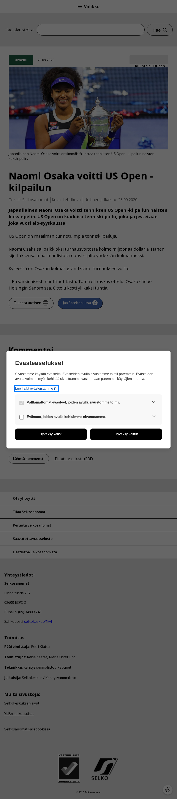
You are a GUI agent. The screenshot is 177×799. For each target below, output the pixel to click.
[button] (154, 402)
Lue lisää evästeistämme (34, 388)
